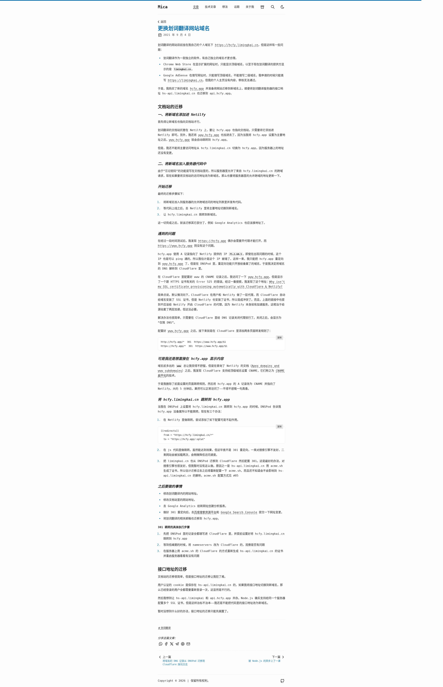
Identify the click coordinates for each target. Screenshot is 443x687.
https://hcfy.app (212, 241)
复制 (279, 337)
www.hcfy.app (208, 135)
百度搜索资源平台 (205, 512)
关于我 (250, 6)
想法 (225, 6)
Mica (163, 7)
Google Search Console (239, 512)
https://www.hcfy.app (175, 245)
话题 (236, 6)
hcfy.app (197, 88)
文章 (196, 6)
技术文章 (210, 6)
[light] (282, 7)
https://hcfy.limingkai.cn (236, 45)
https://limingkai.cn (185, 80)
